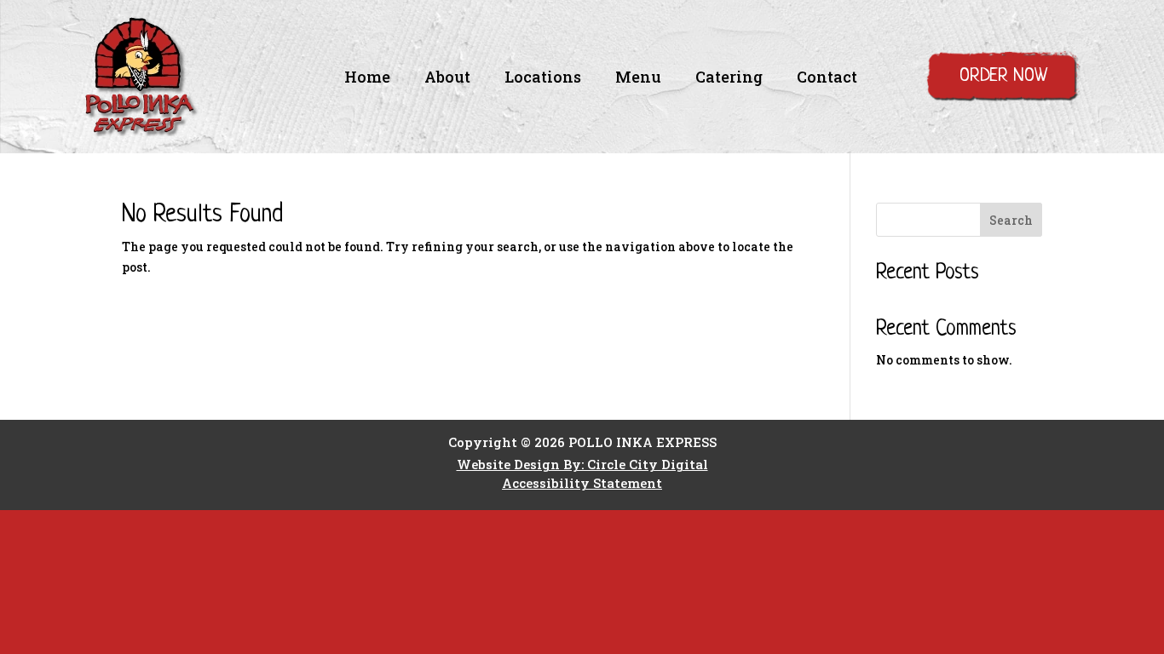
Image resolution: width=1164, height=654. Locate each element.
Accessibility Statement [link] (582, 482)
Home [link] (367, 79)
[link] (141, 131)
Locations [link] (542, 79)
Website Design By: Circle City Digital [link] (582, 464)
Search (1011, 220)
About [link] (447, 79)
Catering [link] (729, 79)
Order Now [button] (1003, 76)
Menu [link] (638, 79)
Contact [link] (827, 79)
